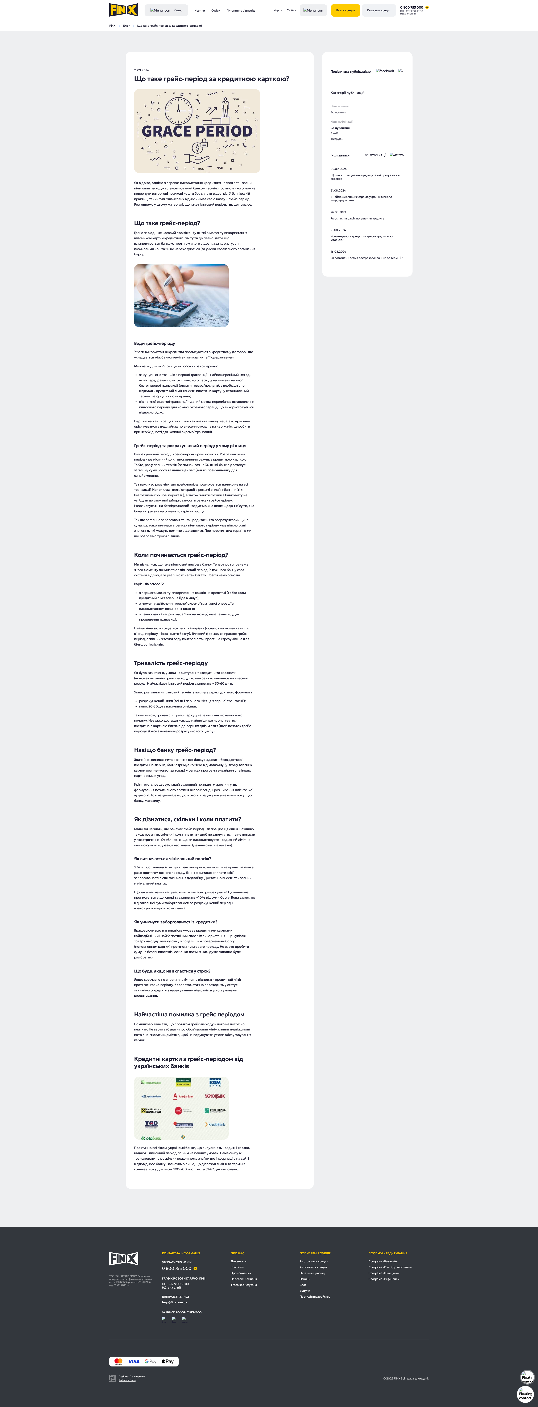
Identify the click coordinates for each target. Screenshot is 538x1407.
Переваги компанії (244, 1279)
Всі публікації (340, 127)
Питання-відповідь (313, 1273)
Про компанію (241, 1273)
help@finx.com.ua (174, 1302)
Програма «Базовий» (382, 1261)
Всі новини (338, 112)
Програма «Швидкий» (383, 1273)
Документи (238, 1261)
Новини (199, 10)
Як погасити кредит (313, 1267)
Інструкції (337, 138)
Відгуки (305, 1291)
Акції (334, 133)
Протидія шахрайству (315, 1296)
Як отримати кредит (314, 1261)
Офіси (215, 10)
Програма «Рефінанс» (383, 1279)
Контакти (237, 1267)
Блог (303, 1285)
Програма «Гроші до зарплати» (389, 1267)
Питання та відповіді (241, 10)
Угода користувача (244, 1285)
